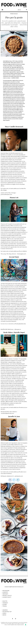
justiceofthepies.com (6, 194)
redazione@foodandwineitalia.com (14, 586)
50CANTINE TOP (7, 611)
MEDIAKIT (5, 594)
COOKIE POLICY (7, 597)
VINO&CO (5, 602)
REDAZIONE (6, 590)
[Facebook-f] (18, 9)
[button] (2, 10)
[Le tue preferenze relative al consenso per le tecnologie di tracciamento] (25, 624)
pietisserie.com (19, 476)
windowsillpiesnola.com (7, 413)
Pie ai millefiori (23, 251)
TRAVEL (5, 606)
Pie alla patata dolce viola (20, 323)
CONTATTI (5, 592)
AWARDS (5, 610)
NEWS (4, 615)
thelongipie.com (21, 254)
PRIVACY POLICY (7, 595)
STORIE (5, 604)
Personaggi (14, 13)
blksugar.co (17, 329)
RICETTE (5, 601)
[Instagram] (19, 9)
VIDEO (4, 613)
